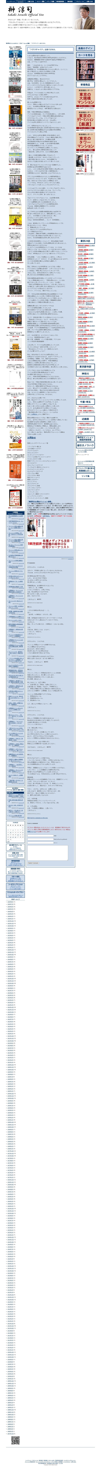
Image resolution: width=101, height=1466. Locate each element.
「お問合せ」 (34, 414)
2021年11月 (11, 1038)
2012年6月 (10, 1309)
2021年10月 (11, 1041)
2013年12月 (11, 1266)
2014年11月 (11, 1239)
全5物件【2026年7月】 (85, 267)
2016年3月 (10, 1201)
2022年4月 (10, 1026)
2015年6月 (10, 1223)
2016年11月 (11, 1182)
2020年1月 (10, 1091)
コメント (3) (21, 609)
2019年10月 (11, 1098)
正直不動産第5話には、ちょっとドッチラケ (16, 521)
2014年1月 (10, 1263)
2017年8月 (10, 1160)
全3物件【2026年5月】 (86, 396)
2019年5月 (10, 1110)
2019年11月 (11, 1096)
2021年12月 (11, 1036)
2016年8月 (10, 1189)
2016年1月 (10, 1206)
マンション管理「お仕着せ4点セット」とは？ (16, 606)
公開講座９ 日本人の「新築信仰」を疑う (16, 739)
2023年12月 (11, 978)
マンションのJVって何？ (15, 620)
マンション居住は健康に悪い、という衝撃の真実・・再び (16, 528)
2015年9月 (10, 1215)
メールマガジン (66, 1461)
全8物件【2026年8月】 (86, 250)
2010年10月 (11, 1357)
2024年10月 (11, 954)
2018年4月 (10, 1141)
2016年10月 (11, 1184)
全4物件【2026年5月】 (86, 356)
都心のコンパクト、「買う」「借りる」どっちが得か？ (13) (16, 716)
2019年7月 (10, 1105)
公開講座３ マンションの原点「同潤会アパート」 (16, 770)
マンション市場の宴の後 (15, 815)
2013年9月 (10, 1273)
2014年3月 (10, 1259)
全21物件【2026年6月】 (86, 412)
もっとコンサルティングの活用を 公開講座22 (16, 665)
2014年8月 (10, 1247)
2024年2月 (10, 973)
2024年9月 (10, 957)
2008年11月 (11, 1412)
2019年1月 (10, 1120)
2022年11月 (11, 1009)
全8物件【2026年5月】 (85, 343)
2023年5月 (10, 995)
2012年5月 (10, 1311)
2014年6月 (10, 1251)
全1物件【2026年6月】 (86, 293)
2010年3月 (10, 1374)
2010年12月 (11, 1352)
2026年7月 (10, 904)
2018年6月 (10, 1136)
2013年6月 (10, 1280)
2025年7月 (10, 933)
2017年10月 (11, 1155)
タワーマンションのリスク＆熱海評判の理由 (16, 566)
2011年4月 (10, 1342)
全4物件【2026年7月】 (86, 272)
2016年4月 (10, 1199)
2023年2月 (10, 1002)
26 (15, 837)
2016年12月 (11, 1179)
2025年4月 (10, 940)
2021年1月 (10, 1062)
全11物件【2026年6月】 (86, 407)
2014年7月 (10, 1249)
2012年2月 (10, 1318)
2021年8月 (10, 1045)
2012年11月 (11, 1297)
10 (10, 832)
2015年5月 (10, 1225)
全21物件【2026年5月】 (86, 379)
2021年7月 (10, 1048)
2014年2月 (10, 1261)
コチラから (46, 516)
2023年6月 (10, 993)
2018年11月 (11, 1124)
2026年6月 (10, 906)
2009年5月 (10, 1397)
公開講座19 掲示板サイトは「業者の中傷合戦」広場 (16, 681)
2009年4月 (10, 1400)
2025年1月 (10, 947)
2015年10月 (11, 1213)
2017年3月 (10, 1172)
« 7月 (8, 841)
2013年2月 (10, 1290)
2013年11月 (11, 1268)
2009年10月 (11, 1385)
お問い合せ (73, 1461)
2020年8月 (10, 1074)
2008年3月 (10, 1431)
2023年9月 (10, 985)
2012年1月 (10, 1321)
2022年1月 (10, 1033)
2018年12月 (11, 1122)
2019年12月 (11, 1093)
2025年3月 (10, 942)
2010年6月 (10, 1366)
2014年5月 (10, 1254)
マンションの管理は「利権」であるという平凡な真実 (16, 534)
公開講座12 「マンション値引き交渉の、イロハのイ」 (16, 723)
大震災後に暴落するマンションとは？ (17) (16, 691)
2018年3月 (10, 1144)
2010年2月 (10, 1376)
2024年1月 (10, 976)
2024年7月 (10, 961)
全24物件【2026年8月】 (86, 246)
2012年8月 (10, 1304)
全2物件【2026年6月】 (85, 318)
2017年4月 (10, 1170)
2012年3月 (10, 1316)
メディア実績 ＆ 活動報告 (57, 1461)
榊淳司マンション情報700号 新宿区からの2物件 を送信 (16, 795)
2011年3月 (10, 1345)
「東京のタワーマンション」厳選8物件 (86, 302)
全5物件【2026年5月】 (85, 391)
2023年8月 (10, 988)
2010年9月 (10, 1359)
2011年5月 (10, 1340)
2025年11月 (11, 923)
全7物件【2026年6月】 (86, 314)
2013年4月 (10, 1285)
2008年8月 (10, 1419)
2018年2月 (10, 1146)
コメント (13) (21, 584)
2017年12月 (11, 1151)
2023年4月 (10, 997)
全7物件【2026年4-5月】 (86, 361)
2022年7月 (10, 1019)
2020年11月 (11, 1067)
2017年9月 (10, 1158)
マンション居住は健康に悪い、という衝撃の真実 (16, 540)
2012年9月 (10, 1302)
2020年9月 (10, 1072)
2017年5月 (10, 1167)
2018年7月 (10, 1134)
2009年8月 (10, 1390)
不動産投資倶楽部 (59, 1460)
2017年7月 (10, 1163)
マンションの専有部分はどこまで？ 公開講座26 (16, 635)
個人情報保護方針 (42, 1463)
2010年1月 (10, 1378)
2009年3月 (10, 1402)
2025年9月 (10, 928)
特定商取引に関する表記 (52, 1463)
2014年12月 (11, 1237)
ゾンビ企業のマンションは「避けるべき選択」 (16, 734)
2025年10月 (11, 925)
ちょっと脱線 (26, 43)
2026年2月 (10, 916)
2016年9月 (10, 1187)
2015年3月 (10, 1230)
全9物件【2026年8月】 (86, 255)
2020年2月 (10, 1088)
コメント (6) (21, 662)
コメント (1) (21, 537)
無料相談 (41, 1460)
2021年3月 (10, 1057)
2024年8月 (10, 959)
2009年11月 (11, 1383)
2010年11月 (11, 1354)
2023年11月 (11, 981)
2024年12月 (11, 949)
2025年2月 (10, 945)
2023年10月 (11, 983)
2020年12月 (11, 1064)
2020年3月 (10, 1086)
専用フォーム (31, 831)
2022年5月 (10, 1024)
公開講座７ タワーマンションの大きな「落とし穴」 (16, 749)
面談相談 (46, 1460)
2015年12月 (11, 1208)
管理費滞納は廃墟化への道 (16, 586)
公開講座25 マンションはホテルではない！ (16, 640)
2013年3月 (10, 1287)
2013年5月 (10, 1283)
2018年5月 (10, 1139)
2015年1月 (10, 1235)
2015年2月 (10, 1232)
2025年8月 (10, 930)
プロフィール (35, 1460)
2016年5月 (10, 1196)
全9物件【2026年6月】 (85, 322)
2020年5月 (10, 1081)
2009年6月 (10, 1395)
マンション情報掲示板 (30, 1461)
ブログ (20, 43)
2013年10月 (11, 1271)
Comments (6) (71, 558)
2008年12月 (11, 1409)
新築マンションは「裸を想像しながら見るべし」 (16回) (16, 698)
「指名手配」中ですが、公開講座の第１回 (16, 781)
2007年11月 (11, 1433)
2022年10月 (11, 1012)
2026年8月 (10, 902)
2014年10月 (11, 1242)
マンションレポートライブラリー (43, 1461)
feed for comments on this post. (37, 818)
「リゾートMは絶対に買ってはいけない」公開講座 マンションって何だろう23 (16, 660)
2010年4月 (10, 1371)
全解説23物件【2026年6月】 (86, 297)
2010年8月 (10, 1362)
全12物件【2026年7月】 (86, 263)
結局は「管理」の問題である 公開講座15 (16, 703)
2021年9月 (10, 1043)
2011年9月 (10, 1330)
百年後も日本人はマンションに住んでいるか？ (16, 577)
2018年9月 (10, 1129)
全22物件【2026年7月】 (86, 424)
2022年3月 (10, 1029)
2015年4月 (10, 1227)
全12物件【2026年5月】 (86, 387)
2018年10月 (11, 1127)
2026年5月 (10, 909)
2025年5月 (10, 937)
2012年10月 (11, 1299)
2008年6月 (10, 1424)
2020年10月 (11, 1069)
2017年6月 (10, 1165)
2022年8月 (10, 1017)
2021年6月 (10, 1050)
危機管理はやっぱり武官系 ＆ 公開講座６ (16, 755)
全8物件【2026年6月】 (86, 331)
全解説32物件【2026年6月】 (86, 308)
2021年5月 (10, 1053)
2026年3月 (10, 914)
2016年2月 (10, 1203)
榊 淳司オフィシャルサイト (12, 43)
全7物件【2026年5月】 (86, 383)
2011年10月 (11, 1328)
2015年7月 (10, 1220)
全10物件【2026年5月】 (86, 348)
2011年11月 (11, 1326)
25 (13, 837)
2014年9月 (10, 1244)
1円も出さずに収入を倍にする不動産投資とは (16, 676)
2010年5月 (10, 1369)
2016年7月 (10, 1191)
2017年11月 (11, 1153)
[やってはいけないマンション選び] (15, 439)
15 (22, 832)
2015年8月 (10, 1218)
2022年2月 (10, 1031)
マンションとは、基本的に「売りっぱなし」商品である (16, 653)
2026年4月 (10, 911)
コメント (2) (21, 552)
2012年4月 (10, 1314)
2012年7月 (10, 1306)
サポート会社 (51, 1460)
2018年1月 (10, 1148)
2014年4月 (10, 1256)
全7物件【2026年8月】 (86, 259)
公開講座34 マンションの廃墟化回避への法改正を (16, 591)
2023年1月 (10, 1005)
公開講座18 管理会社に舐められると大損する (16, 686)
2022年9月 (10, 1014)
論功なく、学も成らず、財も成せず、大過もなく (16, 811)
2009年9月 (10, 1388)
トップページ (28, 1460)
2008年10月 (11, 1414)
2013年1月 (10, 1292)
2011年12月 (11, 1323)
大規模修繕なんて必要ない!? (16, 616)
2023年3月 (10, 1000)
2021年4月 (10, 1055)
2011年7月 (10, 1335)
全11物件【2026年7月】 (86, 276)
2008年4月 (10, 1429)
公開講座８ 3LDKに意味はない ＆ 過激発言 (16, 744)
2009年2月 (10, 1405)
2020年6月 (10, 1079)
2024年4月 (10, 969)
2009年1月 (10, 1407)
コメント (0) (21, 518)
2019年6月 (10, 1108)
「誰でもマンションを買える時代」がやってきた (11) (16, 729)
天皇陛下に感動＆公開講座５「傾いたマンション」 (16, 760)
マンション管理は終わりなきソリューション (16, 550)
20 (18, 834)
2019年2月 (10, 1117)
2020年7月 (10, 1076)
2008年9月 (10, 1417)
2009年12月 (11, 1381)
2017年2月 (10, 1175)
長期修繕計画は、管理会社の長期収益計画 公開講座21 (16, 671)
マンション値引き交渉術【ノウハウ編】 (85, 450)
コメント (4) (21, 579)
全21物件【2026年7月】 (86, 289)
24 (10, 837)
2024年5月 (10, 966)
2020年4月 (10, 1084)
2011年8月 (10, 1333)
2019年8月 (10, 1103)
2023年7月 (10, 990)
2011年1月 (10, 1350)
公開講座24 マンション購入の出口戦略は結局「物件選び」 (16, 646)
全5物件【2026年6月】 (86, 326)
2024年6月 (10, 964)
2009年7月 (10, 1393)
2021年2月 (10, 1060)
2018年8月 (10, 1132)
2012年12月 (11, 1294)
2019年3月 (10, 1115)
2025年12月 (11, 921)
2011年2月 (10, 1347)
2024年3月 (10, 971)
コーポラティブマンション (70, 1460)
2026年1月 (10, 918)
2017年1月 (10, 1177)
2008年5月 (10, 1426)
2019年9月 (10, 1100)
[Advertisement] (50, 35)
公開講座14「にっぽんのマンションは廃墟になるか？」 (16, 710)
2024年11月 (11, 952)
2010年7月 (10, 1364)
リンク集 (61, 1463)
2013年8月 (10, 1275)
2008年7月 (10, 1421)
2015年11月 (11, 1211)
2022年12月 (11, 1007)
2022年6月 (10, 1021)
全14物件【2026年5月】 (86, 339)
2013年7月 (10, 1278)
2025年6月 (10, 935)
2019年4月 (10, 1112)
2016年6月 (10, 1194)
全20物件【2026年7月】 (86, 428)
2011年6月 (10, 1338)
